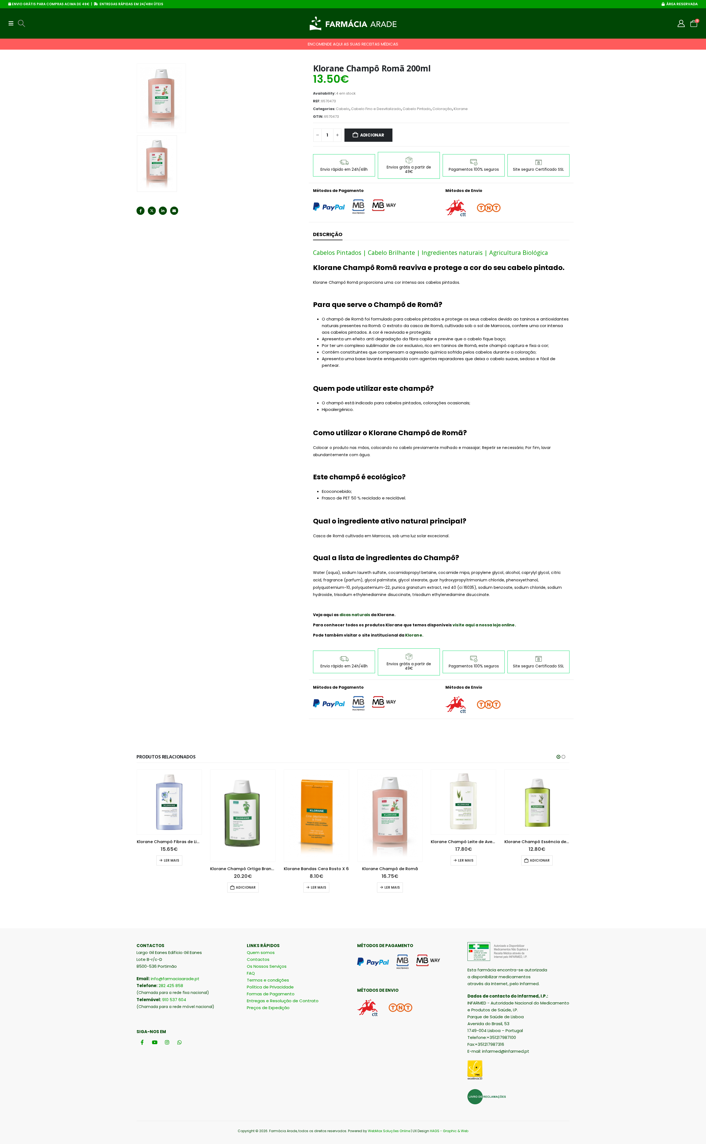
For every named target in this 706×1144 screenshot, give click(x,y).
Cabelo (342, 108)
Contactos (258, 959)
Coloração (442, 108)
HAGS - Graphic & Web (449, 1131)
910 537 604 (174, 1000)
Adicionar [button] (246, 887)
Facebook (141, 211)
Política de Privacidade (270, 987)
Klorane (461, 108)
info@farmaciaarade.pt (175, 979)
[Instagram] (167, 1042)
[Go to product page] (169, 802)
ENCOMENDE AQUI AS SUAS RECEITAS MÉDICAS (353, 44)
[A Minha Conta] (681, 23)
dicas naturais (354, 615)
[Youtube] (154, 1042)
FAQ (251, 973)
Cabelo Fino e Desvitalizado (376, 108)
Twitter (152, 211)
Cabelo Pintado (417, 108)
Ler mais (171, 860)
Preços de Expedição (268, 1008)
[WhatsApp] (179, 1042)
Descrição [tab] (328, 234)
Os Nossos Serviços (267, 966)
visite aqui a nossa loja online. (484, 625)
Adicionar (372, 135)
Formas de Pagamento (271, 994)
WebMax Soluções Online (389, 1131)
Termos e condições (268, 980)
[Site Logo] (353, 23)
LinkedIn (163, 211)
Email (174, 211)
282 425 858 (171, 985)
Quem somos (261, 952)
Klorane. (414, 635)
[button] (12, 23)
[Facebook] (142, 1042)
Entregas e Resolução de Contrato (283, 1001)
